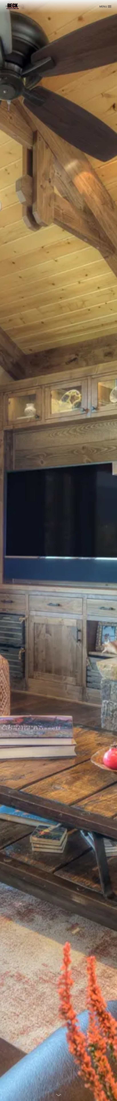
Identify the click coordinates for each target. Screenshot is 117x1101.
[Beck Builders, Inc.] (13, 6)
